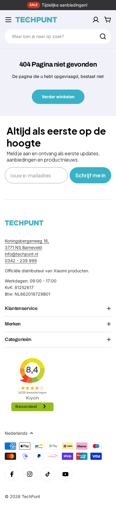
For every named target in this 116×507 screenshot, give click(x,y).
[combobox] (58, 36)
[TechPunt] (24, 223)
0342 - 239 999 (21, 260)
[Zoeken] (102, 36)
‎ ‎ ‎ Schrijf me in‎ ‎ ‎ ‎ (90, 175)
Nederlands (16, 433)
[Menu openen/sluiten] (8, 19)
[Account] (95, 19)
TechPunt (31, 496)
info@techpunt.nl (21, 253)
